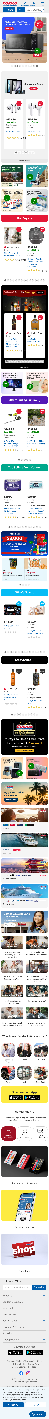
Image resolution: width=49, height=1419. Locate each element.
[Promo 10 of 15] (30, 281)
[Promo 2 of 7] (19, 153)
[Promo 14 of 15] (41, 281)
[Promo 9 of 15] (27, 281)
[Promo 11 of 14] (34, 362)
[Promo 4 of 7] (24, 153)
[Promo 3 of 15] (11, 281)
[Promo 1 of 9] (12, 66)
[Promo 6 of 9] (26, 66)
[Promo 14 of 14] (42, 362)
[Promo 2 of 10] (15, 715)
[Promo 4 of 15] (13, 281)
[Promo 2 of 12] (12, 527)
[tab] (24, 1295)
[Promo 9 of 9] (34, 66)
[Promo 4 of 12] (18, 527)
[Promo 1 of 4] (20, 585)
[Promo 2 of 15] (8, 281)
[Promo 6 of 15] (19, 281)
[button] (42, 9)
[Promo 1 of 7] (16, 153)
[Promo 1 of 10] (12, 715)
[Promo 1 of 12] (9, 527)
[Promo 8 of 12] (29, 527)
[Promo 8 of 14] (26, 362)
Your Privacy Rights (17, 1364)
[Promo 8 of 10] (31, 715)
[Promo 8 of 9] (31, 66)
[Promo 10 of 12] (34, 527)
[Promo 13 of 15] (38, 281)
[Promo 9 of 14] (29, 362)
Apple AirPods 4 (34, 131)
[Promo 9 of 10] (34, 715)
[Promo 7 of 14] (23, 362)
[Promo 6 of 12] (23, 527)
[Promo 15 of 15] (44, 281)
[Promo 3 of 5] (24, 460)
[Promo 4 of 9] (20, 66)
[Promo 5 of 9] (23, 66)
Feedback (32, 1367)
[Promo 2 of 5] (22, 460)
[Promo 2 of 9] (15, 66)
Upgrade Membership (9, 1136)
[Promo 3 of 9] (17, 66)
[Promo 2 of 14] (9, 362)
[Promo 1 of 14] (7, 362)
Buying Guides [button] (10, 1320)
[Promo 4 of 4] (29, 585)
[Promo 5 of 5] (30, 460)
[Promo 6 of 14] (20, 362)
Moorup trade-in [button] (11, 1339)
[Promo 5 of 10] (23, 715)
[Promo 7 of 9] (29, 66)
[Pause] (37, 66)
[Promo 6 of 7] (30, 153)
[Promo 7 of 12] (26, 527)
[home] (10, 4)
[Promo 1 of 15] (5, 281)
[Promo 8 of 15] (24, 281)
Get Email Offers (13, 1281)
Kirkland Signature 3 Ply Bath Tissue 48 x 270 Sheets (12, 511)
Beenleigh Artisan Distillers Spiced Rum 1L (12, 697)
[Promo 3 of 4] (26, 585)
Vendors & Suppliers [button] (13, 1301)
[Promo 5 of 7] (27, 153)
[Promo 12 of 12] (40, 527)
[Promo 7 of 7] (33, 153)
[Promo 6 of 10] (26, 715)
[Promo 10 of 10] (37, 715)
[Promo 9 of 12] (31, 527)
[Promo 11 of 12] (37, 527)
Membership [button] (9, 1308)
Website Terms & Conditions (29, 1361)
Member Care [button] (9, 1314)
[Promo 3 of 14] (12, 362)
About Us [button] (7, 1295)
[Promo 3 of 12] (15, 527)
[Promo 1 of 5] (19, 460)
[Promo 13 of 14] (40, 362)
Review (35, 1404)
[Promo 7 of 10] (29, 715)
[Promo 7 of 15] (22, 281)
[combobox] (21, 9)
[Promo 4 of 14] (15, 362)
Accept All (13, 1404)
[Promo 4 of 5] (27, 460)
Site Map (11, 1361)
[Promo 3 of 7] (22, 153)
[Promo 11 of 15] (33, 281)
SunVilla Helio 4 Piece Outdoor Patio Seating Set (36, 443)
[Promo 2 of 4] (23, 585)
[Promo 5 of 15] (16, 281)
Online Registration (24, 1136)
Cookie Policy (34, 1364)
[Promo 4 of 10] (20, 715)
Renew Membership (40, 1136)
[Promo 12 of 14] (37, 362)
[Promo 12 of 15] (36, 281)
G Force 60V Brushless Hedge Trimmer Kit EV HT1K (12, 443)
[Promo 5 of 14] (18, 362)
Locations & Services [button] (13, 1327)
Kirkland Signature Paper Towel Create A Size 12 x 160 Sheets (35, 511)
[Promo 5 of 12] (20, 527)
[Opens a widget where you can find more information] (37, 1414)
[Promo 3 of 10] (18, 715)
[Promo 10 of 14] (31, 362)
